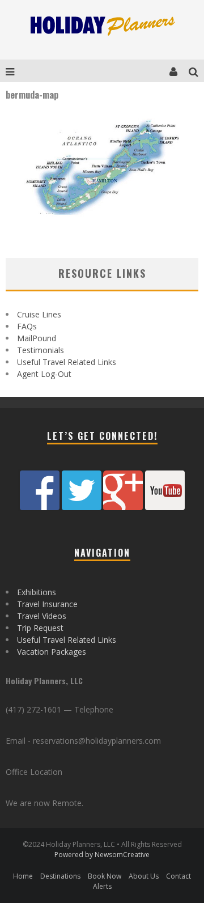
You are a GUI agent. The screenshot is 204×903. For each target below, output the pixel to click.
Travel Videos (41, 616)
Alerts (102, 886)
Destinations (60, 876)
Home (23, 876)
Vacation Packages (51, 651)
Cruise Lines (39, 314)
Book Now (104, 876)
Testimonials (40, 350)
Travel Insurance (47, 604)
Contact (178, 876)
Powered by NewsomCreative (102, 854)
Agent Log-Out (44, 373)
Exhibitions (36, 592)
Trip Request (40, 627)
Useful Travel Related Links (66, 362)
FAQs (27, 326)
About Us (144, 876)
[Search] (196, 70)
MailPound (36, 338)
